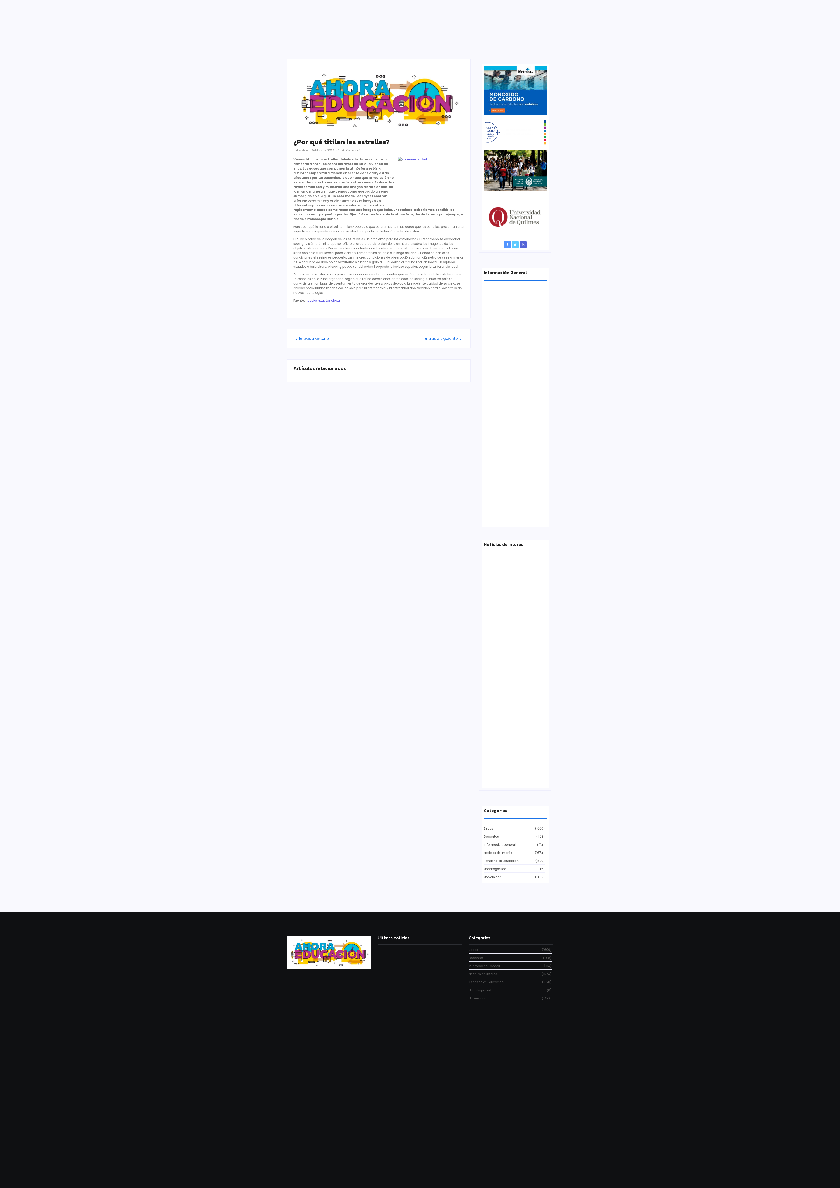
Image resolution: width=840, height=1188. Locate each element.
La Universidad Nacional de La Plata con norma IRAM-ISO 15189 (512, 515)
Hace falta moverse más (503, 703)
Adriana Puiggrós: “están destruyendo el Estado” (513, 355)
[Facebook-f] (507, 244)
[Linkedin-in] (523, 244)
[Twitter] (515, 244)
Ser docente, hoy (391, 1154)
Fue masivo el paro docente (505, 779)
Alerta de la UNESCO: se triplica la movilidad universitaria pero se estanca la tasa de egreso (515, 435)
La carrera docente (499, 627)
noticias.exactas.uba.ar (323, 300)
